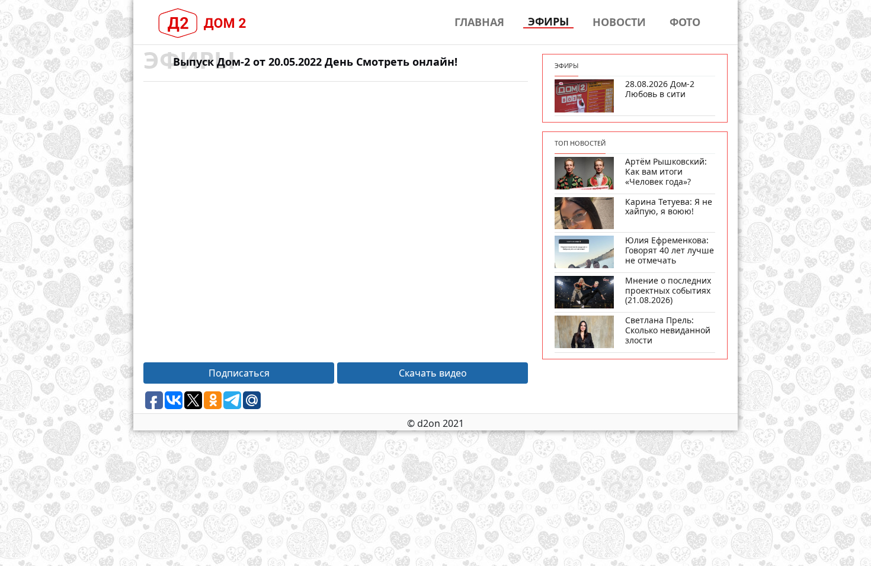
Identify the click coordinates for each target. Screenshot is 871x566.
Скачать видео (433, 373)
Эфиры (548, 21)
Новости (619, 21)
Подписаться (239, 373)
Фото (685, 21)
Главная (479, 21)
